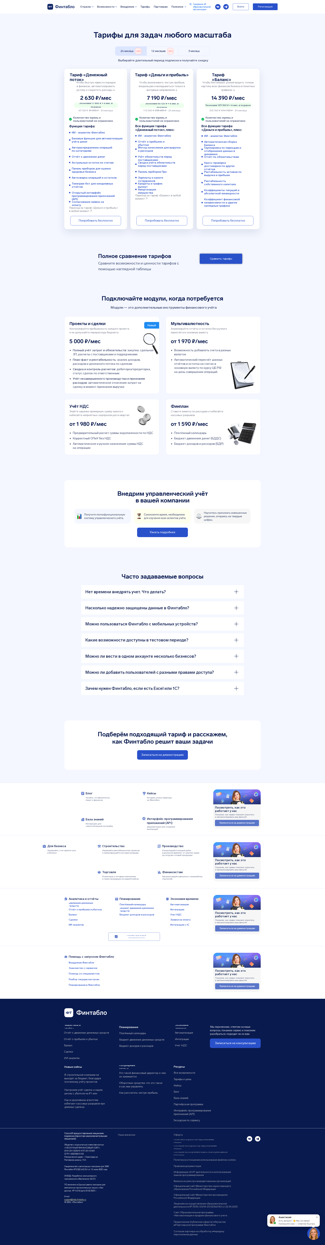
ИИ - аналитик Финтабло (154, 135)
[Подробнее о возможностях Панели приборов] (136, 171)
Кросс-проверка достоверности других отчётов (219, 166)
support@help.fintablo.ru (75, 1199)
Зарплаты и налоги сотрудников (150, 179)
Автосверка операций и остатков (94, 177)
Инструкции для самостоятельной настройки (99, 825)
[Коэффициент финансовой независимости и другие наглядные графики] (202, 202)
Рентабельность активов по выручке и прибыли (223, 173)
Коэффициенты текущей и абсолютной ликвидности (221, 192)
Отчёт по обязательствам (221, 156)
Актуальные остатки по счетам (93, 162)
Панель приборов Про (152, 171)
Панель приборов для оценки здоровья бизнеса (91, 170)
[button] (162, 755)
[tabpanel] (162, 153)
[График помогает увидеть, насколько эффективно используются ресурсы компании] (202, 173)
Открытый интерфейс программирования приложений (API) (93, 196)
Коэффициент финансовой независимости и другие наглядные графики (222, 202)
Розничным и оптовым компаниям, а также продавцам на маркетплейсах (120, 877)
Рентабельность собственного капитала (220, 182)
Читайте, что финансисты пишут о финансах (98, 799)
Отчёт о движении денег (88, 156)
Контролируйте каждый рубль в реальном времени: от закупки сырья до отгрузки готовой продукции (180, 852)
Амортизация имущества (147, 191)
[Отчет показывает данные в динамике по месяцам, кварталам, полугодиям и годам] (202, 149)
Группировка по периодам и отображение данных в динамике (222, 151)
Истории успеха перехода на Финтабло (159, 799)
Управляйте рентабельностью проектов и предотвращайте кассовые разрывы (120, 851)
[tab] (131, 51)
